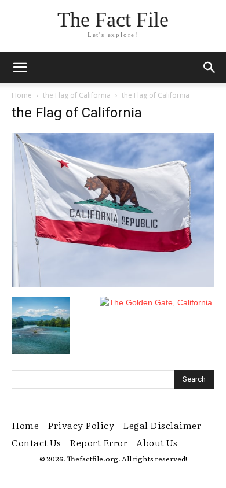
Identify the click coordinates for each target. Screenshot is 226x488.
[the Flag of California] (113, 284)
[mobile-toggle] (19, 67)
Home (22, 95)
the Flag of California (77, 95)
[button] (210, 67)
